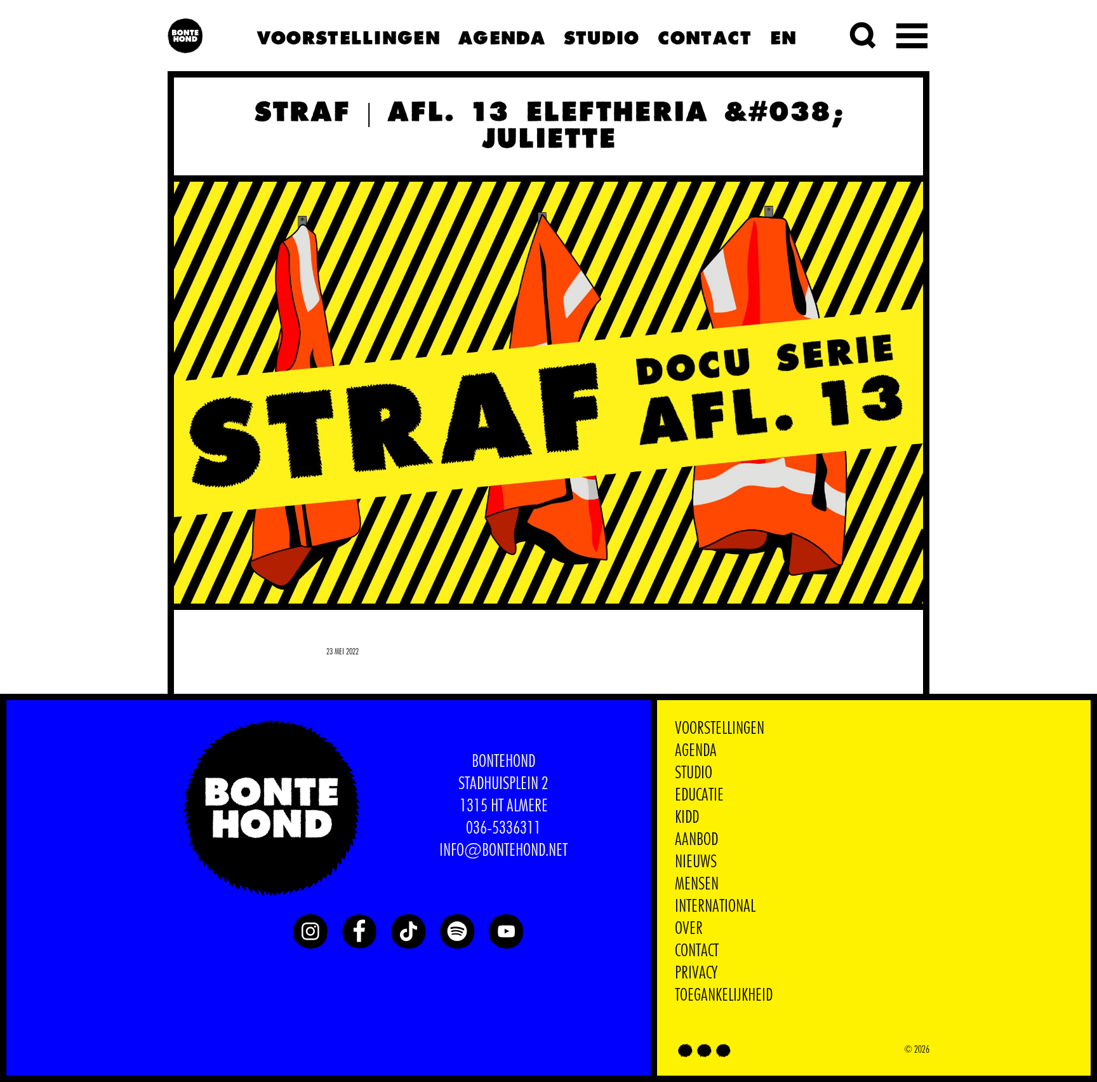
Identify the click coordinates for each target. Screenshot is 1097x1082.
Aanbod (696, 840)
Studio (601, 36)
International (715, 907)
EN (783, 36)
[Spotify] (457, 931)
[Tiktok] (408, 931)
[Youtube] (506, 931)
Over (689, 929)
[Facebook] (359, 931)
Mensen (697, 884)
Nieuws (696, 862)
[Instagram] (310, 931)
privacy (696, 973)
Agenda (501, 36)
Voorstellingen (348, 36)
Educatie (699, 795)
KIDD (687, 818)
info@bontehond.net (503, 851)
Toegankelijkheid (724, 995)
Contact (704, 36)
